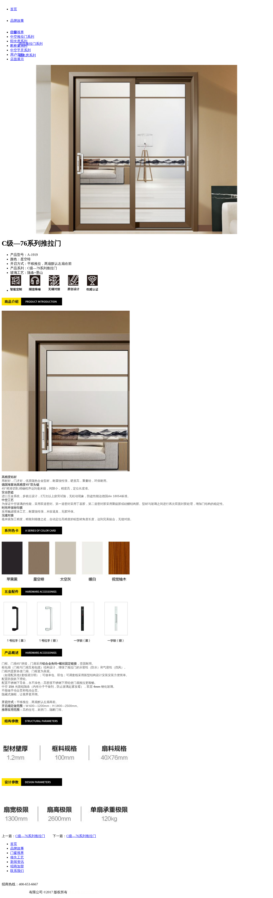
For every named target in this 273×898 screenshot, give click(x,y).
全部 (13, 32)
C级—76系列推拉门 (30, 836)
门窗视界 (17, 32)
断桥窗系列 (18, 45)
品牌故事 (17, 20)
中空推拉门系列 (22, 36)
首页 (13, 9)
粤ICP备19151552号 (82, 892)
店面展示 (17, 59)
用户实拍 (17, 54)
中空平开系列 (20, 50)
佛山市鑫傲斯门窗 (15, 892)
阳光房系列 (18, 41)
